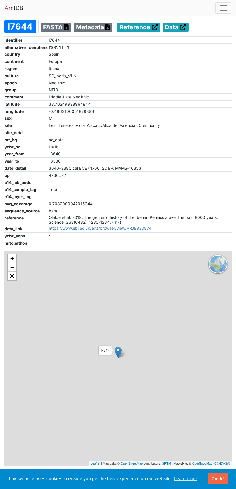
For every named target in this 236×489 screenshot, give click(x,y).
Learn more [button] (185, 478)
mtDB (14, 8)
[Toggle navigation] (223, 8)
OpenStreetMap (132, 463)
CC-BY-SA (221, 463)
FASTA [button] (53, 27)
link (116, 222)
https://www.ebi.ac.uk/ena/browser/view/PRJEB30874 (100, 228)
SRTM (166, 463)
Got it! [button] (218, 478)
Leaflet (95, 463)
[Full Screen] (12, 276)
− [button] (12, 267)
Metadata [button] (90, 27)
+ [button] (12, 258)
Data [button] (172, 27)
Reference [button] (135, 27)
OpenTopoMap (202, 463)
